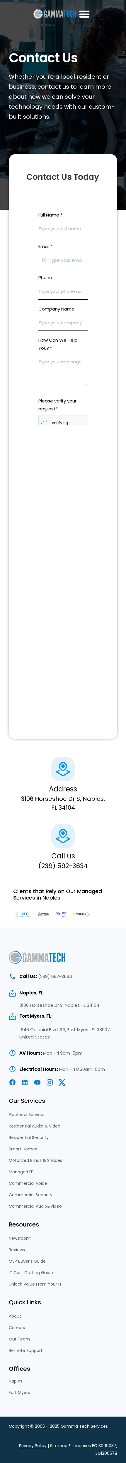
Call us (63, 856)
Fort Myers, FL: (35, 1016)
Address (63, 789)
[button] (84, 14)
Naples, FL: (32, 992)
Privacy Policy (33, 1446)
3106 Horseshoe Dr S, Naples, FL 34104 (59, 1005)
